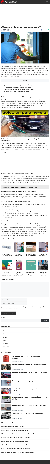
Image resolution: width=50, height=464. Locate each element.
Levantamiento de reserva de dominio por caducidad (17, 452)
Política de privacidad (34, 462)
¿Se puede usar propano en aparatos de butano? (27, 357)
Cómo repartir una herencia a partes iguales (14, 441)
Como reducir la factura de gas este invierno (14, 430)
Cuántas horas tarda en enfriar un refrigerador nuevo (18, 89)
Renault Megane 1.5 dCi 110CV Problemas (27, 413)
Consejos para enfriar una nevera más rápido (16, 91)
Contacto (26, 462)
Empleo (5, 337)
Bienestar (5, 334)
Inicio (2, 4)
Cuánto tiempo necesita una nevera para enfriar (17, 87)
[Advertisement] (25, 16)
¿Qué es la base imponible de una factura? (14, 445)
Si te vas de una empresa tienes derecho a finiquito (16, 448)
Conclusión (6, 93)
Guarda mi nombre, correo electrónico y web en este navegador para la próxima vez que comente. (23, 308)
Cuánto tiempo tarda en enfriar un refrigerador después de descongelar (24, 86)
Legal (4, 340)
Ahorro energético (7, 4)
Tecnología (6, 346)
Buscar (3, 317)
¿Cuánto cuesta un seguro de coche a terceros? (15, 437)
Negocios (5, 343)
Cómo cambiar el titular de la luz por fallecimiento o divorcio (19, 434)
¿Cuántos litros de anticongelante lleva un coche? (28, 390)
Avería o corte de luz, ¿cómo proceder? (13, 426)
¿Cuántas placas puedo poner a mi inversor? (29, 405)
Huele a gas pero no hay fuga (23, 381)
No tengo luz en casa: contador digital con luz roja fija (29, 398)
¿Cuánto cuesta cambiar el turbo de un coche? (30, 373)
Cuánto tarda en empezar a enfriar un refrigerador (17, 84)
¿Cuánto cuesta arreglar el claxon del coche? (29, 364)
